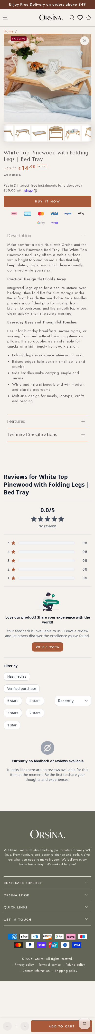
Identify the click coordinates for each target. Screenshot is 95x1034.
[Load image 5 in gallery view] (56, 133)
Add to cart (62, 1026)
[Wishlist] (80, 17)
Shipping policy (66, 971)
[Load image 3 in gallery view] (22, 133)
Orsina (39, 959)
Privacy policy (24, 965)
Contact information (36, 971)
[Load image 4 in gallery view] (39, 133)
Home (8, 31)
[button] (72, 17)
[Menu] (5, 17)
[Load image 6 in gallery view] (73, 133)
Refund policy (75, 965)
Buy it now (47, 201)
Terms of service (49, 965)
